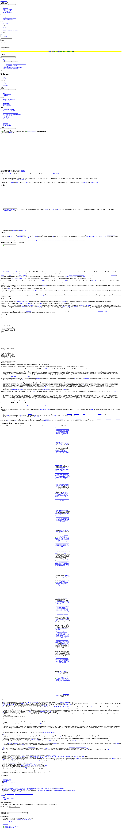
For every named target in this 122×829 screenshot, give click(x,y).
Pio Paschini (22, 756)
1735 (68, 557)
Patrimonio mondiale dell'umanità (62, 601)
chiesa (34, 391)
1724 (68, 617)
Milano (65, 702)
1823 (41, 303)
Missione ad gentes (7, 779)
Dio (14, 757)
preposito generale (72, 275)
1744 (57, 558)
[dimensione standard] (14, 131)
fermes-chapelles (58, 513)
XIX (38, 305)
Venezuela (63, 301)
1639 (90, 285)
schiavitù (23, 306)
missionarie (25, 173)
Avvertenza (5, 824)
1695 (84, 384)
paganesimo (39, 306)
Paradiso (18, 412)
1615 (67, 442)
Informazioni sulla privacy (8, 821)
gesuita (59, 511)
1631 (96, 280)
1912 (53, 755)
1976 (50, 740)
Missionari (57, 465)
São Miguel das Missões (60, 551)
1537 (106, 236)
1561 (16, 271)
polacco (65, 644)
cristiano (92, 740)
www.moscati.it (72, 790)
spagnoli (37, 175)
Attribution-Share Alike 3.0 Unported (23, 819)
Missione (5, 797)
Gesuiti (2, 275)
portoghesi (54, 706)
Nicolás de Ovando (111, 235)
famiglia (105, 391)
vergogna (99, 414)
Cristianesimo (13, 763)
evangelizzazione (7, 210)
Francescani (19, 240)
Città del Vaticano (66, 756)
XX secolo (28, 311)
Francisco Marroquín (90, 236)
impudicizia (76, 414)
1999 (46, 705)
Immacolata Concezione (64, 671)
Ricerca (2, 40)
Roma (41, 745)
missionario (88, 740)
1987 (47, 748)
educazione (46, 420)
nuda (84, 414)
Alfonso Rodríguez (64, 485)
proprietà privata (46, 368)
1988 (47, 762)
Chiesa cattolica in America (8, 798)
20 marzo (20, 236)
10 (7, 420)
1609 (84, 276)
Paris (36, 740)
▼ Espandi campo (24, 812)
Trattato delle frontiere (25, 294)
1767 (79, 295)
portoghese (11, 707)
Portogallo (29, 711)
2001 (68, 702)
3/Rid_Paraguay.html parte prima (43, 790)
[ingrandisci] (22, 131)
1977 (43, 757)
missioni (12, 182)
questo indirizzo (31, 747)
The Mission (5, 781)
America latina (47, 173)
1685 (66, 598)
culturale (47, 419)
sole (20, 757)
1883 (88, 748)
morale (55, 420)
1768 (45, 386)
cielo (60, 736)
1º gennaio (7, 294)
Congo (68, 306)
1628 (66, 280)
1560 (20, 762)
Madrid (43, 705)
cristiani (23, 175)
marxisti (43, 405)
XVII (54, 173)
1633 (57, 532)
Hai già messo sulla (60, 51)
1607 (75, 276)
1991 (13, 704)
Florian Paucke (62, 467)
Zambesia (75, 306)
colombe (20, 415)
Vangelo (36, 240)
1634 (18, 271)
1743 (91, 409)
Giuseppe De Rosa (66, 741)
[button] (1, 2)
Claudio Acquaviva (80, 275)
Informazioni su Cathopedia (8, 822)
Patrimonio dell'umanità (64, 535)
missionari (52, 175)
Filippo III (66, 276)
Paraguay (26, 182)
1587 (20, 275)
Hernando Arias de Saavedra (9, 271)
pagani (106, 311)
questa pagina (67, 760)
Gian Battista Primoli (63, 559)
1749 (72, 759)
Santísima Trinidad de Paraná (61, 576)
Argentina (23, 171)
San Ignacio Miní (22, 170)
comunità (111, 740)
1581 (67, 444)
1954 (77, 756)
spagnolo (9, 173)
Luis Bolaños (57, 240)
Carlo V (96, 236)
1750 (10, 294)
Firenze (44, 748)
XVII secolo (44, 285)
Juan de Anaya (63, 577)
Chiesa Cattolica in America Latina (10, 777)
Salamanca (66, 704)
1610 (43, 280)
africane (31, 305)
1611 (22, 762)
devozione (54, 415)
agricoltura (86, 378)
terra (23, 744)
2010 (40, 723)
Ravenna (38, 770)
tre (12, 759)
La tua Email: (3, 814)
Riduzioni (11, 132)
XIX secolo (108, 419)
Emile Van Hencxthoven (61, 510)
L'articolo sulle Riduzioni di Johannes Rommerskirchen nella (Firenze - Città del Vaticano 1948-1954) (28, 788)
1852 (67, 510)
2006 (40, 765)
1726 (54, 732)
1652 (59, 620)
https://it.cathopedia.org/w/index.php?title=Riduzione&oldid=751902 (19, 794)
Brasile (58, 209)
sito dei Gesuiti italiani (59, 788)
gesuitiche (14, 230)
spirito (92, 412)
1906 (56, 511)
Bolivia (59, 290)
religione (116, 391)
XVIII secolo (59, 173)
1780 (59, 644)
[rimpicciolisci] (6, 131)
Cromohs (35, 764)
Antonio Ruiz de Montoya (64, 619)
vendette (30, 414)
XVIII (39, 290)
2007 (74, 747)
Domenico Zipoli (46, 732)
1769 (36, 303)
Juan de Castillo (59, 486)
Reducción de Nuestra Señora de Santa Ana (62, 531)
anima (95, 412)
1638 (116, 281)
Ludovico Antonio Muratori (17, 389)
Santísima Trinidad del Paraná (9, 782)
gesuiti (17, 182)
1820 (7, 704)
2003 (31, 763)
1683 (65, 553)
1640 (56, 621)
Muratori (71, 747)
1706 (69, 576)
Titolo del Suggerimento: (5, 806)
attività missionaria (60, 623)
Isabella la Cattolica (13, 236)
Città (11, 757)
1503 (23, 236)
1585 (10, 275)
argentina (58, 533)
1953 (83, 756)
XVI (57, 702)
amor (36, 415)
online (45, 764)
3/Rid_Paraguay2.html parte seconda (58, 790)
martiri (12, 376)
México (10, 704)
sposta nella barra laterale (5, 4)
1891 (108, 749)
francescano (6, 209)
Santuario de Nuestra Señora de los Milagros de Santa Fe (62, 493)
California (29, 303)
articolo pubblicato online (81, 747)
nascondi (13, 4)
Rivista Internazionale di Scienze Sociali (28, 765)
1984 (68, 533)
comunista (38, 405)
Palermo (64, 389)
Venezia (113, 758)
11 (15, 420)
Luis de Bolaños (12, 209)
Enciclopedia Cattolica (34, 756)
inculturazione (110, 405)
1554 (46, 706)
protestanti (118, 419)
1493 (51, 711)
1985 (38, 416)
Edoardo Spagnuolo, (15, 791)
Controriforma (35, 702)
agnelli (8, 415)
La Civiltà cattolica (34, 739)
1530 (53, 236)
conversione (100, 311)
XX (40, 305)
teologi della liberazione (53, 405)
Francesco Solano (50, 240)
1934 (28, 376)
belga (62, 511)
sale (22, 379)
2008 (23, 179)
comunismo (10, 743)
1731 (9, 288)
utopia (34, 405)
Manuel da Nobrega (67, 706)
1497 (5, 704)
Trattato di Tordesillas (44, 711)
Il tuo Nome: (3, 813)
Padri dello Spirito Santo (85, 305)
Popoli (19, 179)
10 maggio (102, 236)
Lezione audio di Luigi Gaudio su (18, 789)
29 (37, 236)
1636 (112, 281)
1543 (65, 442)
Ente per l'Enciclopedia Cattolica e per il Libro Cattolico (51, 756)
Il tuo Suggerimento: (5, 812)
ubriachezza (69, 414)
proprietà (117, 743)
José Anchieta (59, 706)
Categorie (2, 795)
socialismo (16, 743)
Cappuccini (19, 301)
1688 (51, 732)
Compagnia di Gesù (94, 182)
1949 (39, 740)
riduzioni (10, 272)
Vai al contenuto (4, 1)
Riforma (29, 702)
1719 (57, 644)
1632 (10, 171)
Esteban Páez (113, 275)
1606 (71, 276)
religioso (61, 419)
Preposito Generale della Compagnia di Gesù (62, 444)
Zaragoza (34, 236)
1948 (55, 755)
